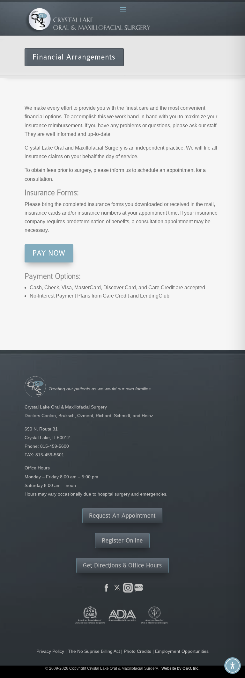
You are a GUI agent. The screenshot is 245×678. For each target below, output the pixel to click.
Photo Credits (137, 651)
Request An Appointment (122, 515)
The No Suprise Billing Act (94, 651)
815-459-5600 (54, 446)
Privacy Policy (50, 651)
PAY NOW (49, 253)
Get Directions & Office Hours (122, 565)
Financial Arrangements (74, 57)
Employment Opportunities (182, 651)
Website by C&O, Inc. (180, 668)
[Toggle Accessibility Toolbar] (232, 665)
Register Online (122, 540)
